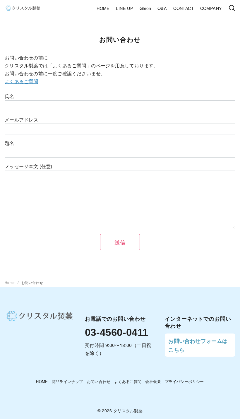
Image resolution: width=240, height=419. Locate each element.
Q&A (162, 8)
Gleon (145, 8)
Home (10, 282)
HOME (103, 8)
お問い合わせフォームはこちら (197, 345)
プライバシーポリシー (184, 381)
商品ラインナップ (67, 381)
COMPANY (211, 8)
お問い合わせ (32, 282)
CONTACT (183, 8)
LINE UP (124, 8)
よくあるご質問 (21, 81)
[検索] (231, 8)
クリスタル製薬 (128, 410)
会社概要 (153, 381)
